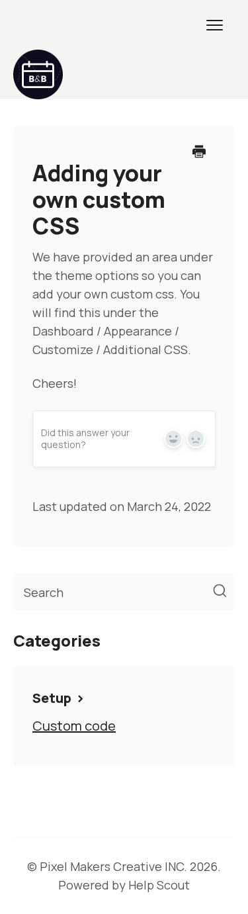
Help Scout (159, 885)
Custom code (74, 726)
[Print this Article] (199, 152)
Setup (53, 698)
